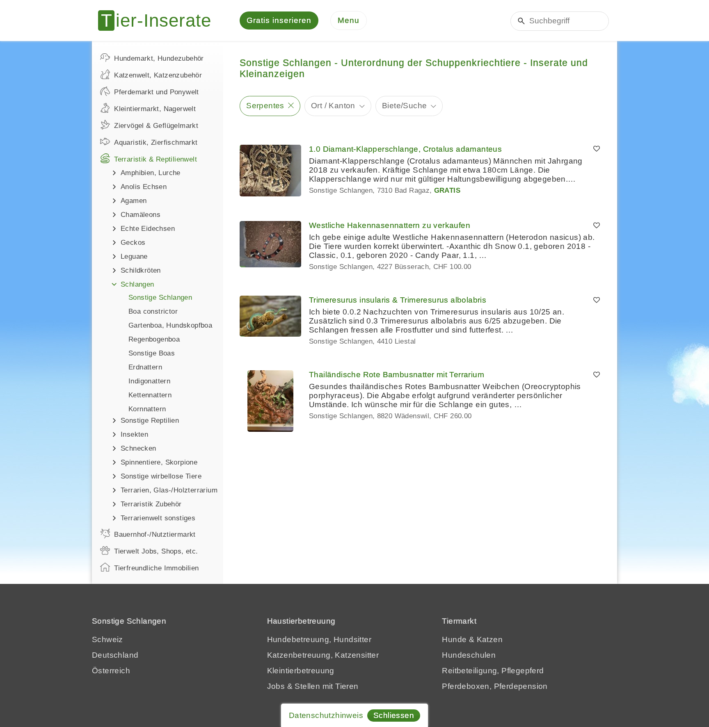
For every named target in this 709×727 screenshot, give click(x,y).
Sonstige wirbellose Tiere (161, 476)
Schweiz (107, 639)
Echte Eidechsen (148, 228)
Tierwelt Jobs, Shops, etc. (156, 551)
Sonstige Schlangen (160, 297)
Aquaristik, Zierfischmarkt (155, 142)
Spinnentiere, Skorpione (159, 462)
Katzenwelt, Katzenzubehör (158, 75)
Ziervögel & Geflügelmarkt (156, 126)
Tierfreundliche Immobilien (156, 568)
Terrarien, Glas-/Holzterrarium (169, 490)
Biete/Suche (404, 105)
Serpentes (265, 105)
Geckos (133, 242)
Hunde (454, 639)
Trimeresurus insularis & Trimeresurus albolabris (397, 300)
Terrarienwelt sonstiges (158, 518)
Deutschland (115, 655)
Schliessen (393, 715)
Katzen (490, 639)
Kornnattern (147, 409)
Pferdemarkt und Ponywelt (156, 92)
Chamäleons (140, 215)
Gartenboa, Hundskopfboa (170, 325)
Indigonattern (149, 381)
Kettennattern (150, 395)
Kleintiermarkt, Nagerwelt (155, 109)
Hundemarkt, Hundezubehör (159, 58)
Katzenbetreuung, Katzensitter (323, 655)
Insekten (134, 434)
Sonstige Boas (151, 353)
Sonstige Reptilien (150, 420)
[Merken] (596, 149)
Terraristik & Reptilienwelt (155, 159)
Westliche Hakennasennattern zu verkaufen (389, 225)
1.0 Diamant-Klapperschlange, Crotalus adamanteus (405, 149)
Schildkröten (141, 270)
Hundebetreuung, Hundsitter (319, 639)
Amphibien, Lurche (151, 173)
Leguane (134, 256)
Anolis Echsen (144, 187)
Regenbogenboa (154, 339)
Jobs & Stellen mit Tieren (313, 686)
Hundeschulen (469, 655)
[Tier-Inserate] (159, 20)
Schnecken (138, 448)
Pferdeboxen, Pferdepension (494, 686)
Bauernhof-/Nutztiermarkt (155, 534)
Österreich (111, 670)
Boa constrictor (153, 311)
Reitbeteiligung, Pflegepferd (493, 670)
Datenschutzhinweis (326, 715)
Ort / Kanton (333, 105)
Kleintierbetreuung (300, 670)
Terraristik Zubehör (151, 504)
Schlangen (137, 284)
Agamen (133, 201)
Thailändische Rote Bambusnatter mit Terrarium (396, 374)
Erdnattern (145, 367)
